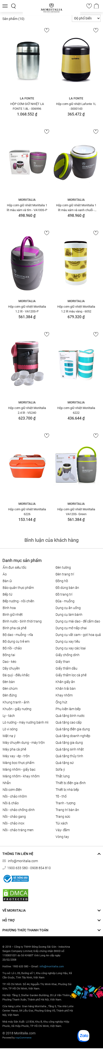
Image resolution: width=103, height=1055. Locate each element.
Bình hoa (9, 608)
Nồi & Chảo (11, 803)
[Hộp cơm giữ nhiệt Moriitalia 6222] (76, 364)
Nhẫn (7, 783)
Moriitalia (27, 199)
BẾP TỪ (7, 594)
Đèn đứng (10, 695)
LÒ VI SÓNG (10, 729)
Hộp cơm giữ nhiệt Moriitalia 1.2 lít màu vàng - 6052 (76, 309)
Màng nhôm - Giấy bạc (19, 769)
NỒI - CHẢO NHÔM (15, 796)
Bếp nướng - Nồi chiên (18, 601)
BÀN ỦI (7, 581)
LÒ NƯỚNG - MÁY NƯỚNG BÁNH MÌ (25, 722)
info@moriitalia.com (23, 861)
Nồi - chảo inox (13, 823)
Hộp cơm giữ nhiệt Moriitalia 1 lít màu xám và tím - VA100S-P (27, 207)
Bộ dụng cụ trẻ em (16, 641)
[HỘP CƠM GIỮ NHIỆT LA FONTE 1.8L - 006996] (27, 60)
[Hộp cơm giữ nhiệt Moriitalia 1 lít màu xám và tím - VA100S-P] (27, 161)
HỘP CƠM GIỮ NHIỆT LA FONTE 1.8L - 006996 (27, 106)
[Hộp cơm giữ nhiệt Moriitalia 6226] (27, 465)
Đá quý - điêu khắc (16, 675)
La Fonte (27, 98)
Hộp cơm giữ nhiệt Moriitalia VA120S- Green (76, 511)
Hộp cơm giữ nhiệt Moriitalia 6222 (76, 410)
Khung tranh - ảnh (16, 702)
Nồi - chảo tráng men (18, 830)
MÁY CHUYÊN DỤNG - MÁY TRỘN (24, 742)
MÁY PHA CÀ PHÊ (14, 749)
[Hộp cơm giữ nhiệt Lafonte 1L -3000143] (76, 60)
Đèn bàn (9, 682)
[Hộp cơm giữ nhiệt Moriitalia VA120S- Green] (76, 465)
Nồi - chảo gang (14, 816)
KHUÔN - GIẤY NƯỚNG (17, 709)
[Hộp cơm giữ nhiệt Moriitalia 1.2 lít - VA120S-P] (27, 263)
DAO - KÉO (9, 662)
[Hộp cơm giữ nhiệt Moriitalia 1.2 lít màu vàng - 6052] (76, 263)
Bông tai (9, 655)
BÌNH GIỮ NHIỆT (13, 614)
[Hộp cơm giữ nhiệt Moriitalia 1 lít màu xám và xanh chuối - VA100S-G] (76, 161)
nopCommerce (23, 1037)
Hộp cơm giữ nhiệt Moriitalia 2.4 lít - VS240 (27, 410)
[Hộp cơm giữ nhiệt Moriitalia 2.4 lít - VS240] (27, 364)
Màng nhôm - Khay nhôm (21, 776)
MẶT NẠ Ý (9, 736)
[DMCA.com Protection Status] (15, 895)
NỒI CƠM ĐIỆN (12, 790)
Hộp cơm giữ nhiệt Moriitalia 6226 (27, 511)
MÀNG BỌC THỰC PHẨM (18, 763)
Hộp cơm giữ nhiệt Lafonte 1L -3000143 (76, 106)
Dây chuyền (11, 668)
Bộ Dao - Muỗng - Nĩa (18, 635)
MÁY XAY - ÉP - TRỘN (16, 756)
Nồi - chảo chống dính (19, 810)
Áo (5, 574)
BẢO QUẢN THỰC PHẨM (18, 588)
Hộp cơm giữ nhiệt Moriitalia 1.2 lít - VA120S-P (27, 309)
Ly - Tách (9, 716)
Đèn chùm (10, 688)
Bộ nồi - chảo (12, 648)
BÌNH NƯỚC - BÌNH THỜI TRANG (22, 621)
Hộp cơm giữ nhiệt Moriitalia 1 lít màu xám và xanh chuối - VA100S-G (76, 207)
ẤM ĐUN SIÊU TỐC (14, 567)
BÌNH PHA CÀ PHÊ (14, 628)
